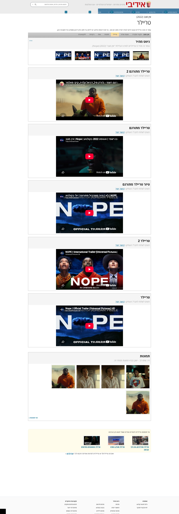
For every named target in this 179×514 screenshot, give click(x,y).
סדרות (138, 12)
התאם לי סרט (115, 508)
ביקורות (92, 34)
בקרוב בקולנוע (100, 508)
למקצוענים (82, 34)
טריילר (115, 34)
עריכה (30, 41)
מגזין (54, 12)
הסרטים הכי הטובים (73, 12)
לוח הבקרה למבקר (142, 508)
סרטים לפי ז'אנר (72, 508)
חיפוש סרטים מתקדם (71, 504)
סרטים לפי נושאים (71, 511)
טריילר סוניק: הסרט (117, 447)
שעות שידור (125, 34)
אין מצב (147, 17)
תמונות (106, 34)
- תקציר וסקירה (140, 34)
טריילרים (70, 453)
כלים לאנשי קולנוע (142, 504)
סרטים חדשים (100, 504)
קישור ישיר (120, 75)
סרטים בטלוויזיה (118, 12)
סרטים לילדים (100, 511)
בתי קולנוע (152, 12)
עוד (41, 12)
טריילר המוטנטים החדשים (90, 447)
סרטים (117, 504)
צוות (99, 34)
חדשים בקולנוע (172, 12)
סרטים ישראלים (96, 12)
